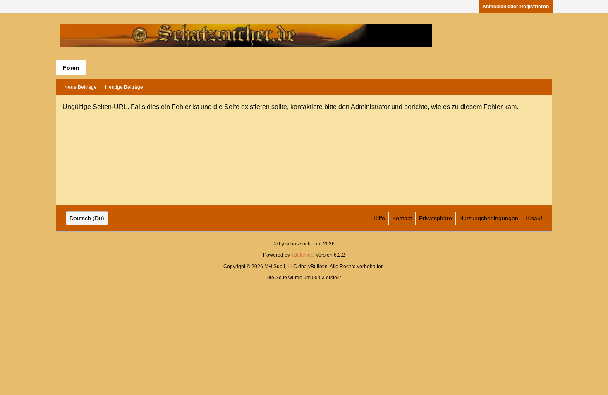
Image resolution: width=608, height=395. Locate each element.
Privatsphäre (435, 218)
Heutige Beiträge (124, 87)
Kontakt (402, 218)
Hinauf (533, 218)
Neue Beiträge (80, 87)
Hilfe (379, 218)
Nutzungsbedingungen (488, 218)
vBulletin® (302, 255)
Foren (71, 67)
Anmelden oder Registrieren (515, 7)
